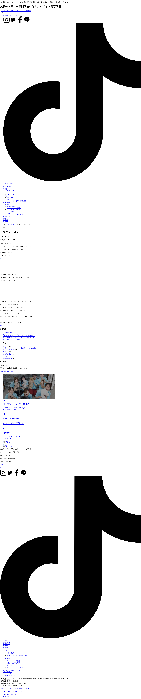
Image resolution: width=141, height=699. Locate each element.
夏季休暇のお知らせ (9, 332)
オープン (12, 692)
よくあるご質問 (7, 673)
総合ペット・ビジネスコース (15, 214)
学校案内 (5, 189)
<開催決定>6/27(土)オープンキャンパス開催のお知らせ (19, 336)
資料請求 (6, 696)
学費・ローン (10, 197)
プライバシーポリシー (9, 675)
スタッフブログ (7, 355)
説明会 (5, 356)
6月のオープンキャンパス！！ (12, 334)
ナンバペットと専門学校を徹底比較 (17, 201)
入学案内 (5, 196)
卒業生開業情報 (7, 358)
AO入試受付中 (7, 672)
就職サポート (7, 218)
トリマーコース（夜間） (14, 209)
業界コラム (6, 353)
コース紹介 (6, 204)
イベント (5, 351)
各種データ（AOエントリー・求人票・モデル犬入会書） (20, 348)
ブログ (11, 15)
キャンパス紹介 (11, 190)
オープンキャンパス (9, 349)
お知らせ (5, 346)
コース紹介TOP (11, 206)
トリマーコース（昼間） (14, 208)
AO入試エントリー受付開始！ (12, 339)
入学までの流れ (11, 199)
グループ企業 (10, 194)
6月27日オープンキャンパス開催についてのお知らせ (18, 337)
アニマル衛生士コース (13, 211)
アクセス (15, 15)
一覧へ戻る (3, 325)
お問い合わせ (7, 186)
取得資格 (5, 221)
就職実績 (5, 220)
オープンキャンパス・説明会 (11, 670)
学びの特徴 (6, 202)
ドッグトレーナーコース (14, 213)
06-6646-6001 (8, 183)
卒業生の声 (6, 216)
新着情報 (5, 15)
